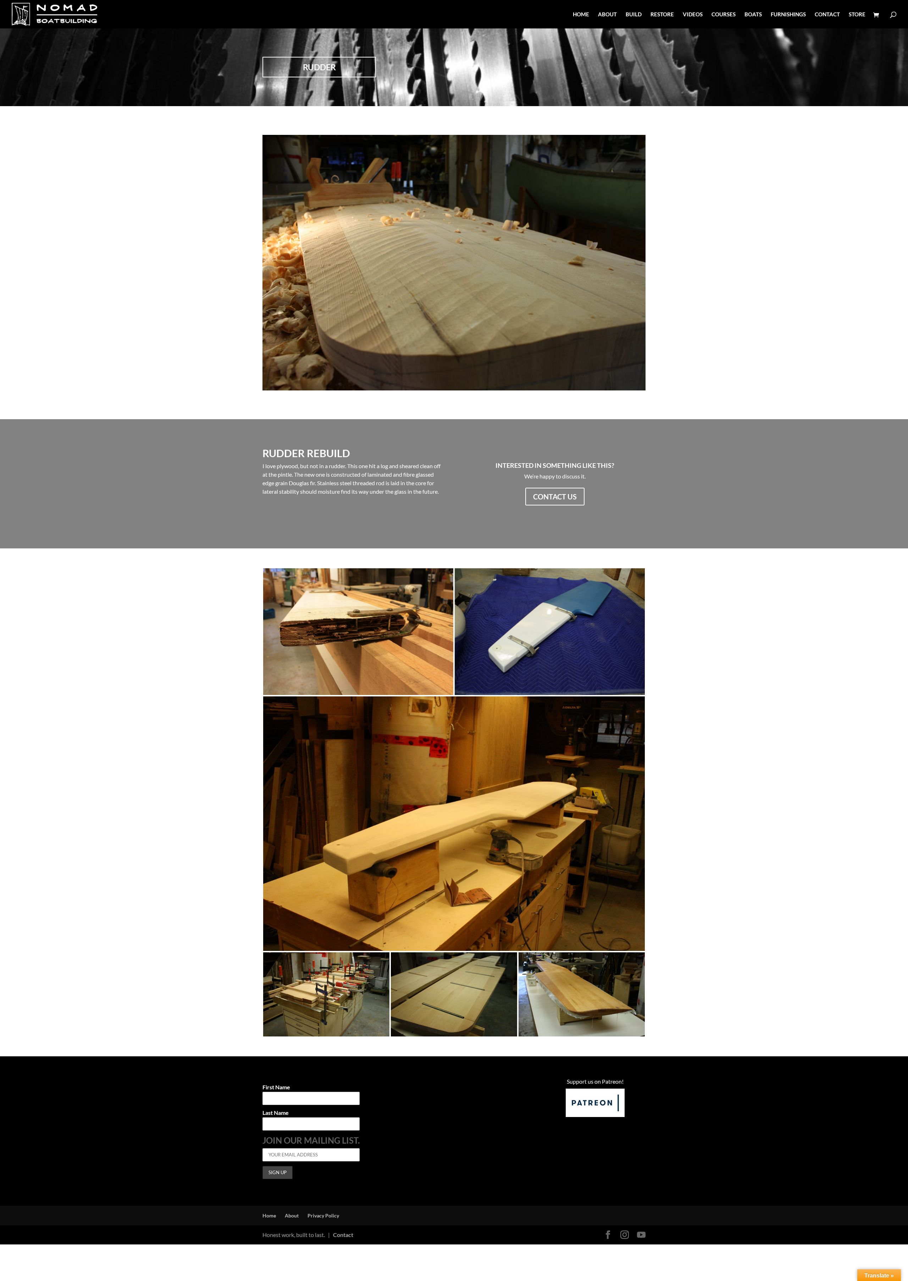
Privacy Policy (323, 1215)
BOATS (753, 14)
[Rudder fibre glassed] (582, 994)
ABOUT (607, 14)
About (292, 1215)
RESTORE (662, 14)
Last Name (275, 1113)
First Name (276, 1087)
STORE (857, 14)
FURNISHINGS (788, 14)
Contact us (555, 496)
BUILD (634, 14)
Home (269, 1215)
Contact (343, 1234)
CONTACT (827, 14)
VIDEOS (693, 14)
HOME (581, 14)
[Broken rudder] (358, 631)
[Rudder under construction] (454, 950)
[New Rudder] (550, 631)
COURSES (724, 14)
